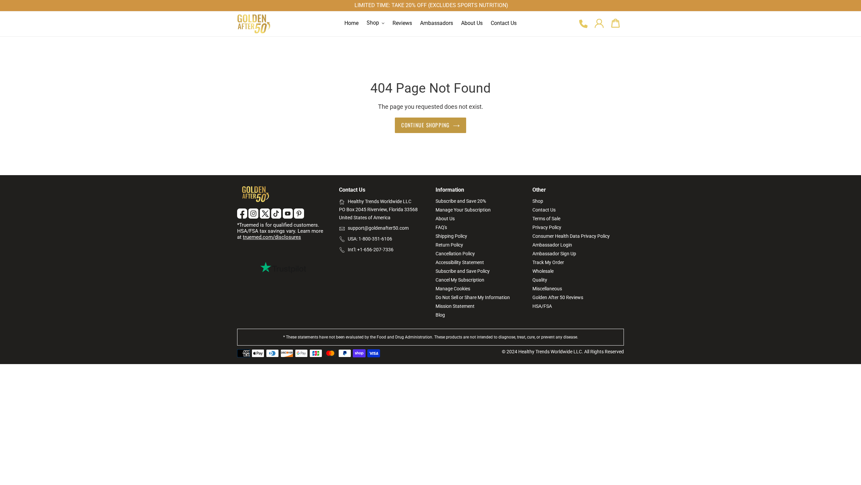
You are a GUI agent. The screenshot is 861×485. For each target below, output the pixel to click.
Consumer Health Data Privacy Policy (571, 236)
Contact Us (544, 210)
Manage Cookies (453, 288)
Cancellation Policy (455, 253)
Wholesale (543, 271)
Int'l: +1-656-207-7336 (371, 249)
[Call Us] (583, 24)
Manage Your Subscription (463, 210)
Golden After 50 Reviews (557, 297)
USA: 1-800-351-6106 (370, 238)
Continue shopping (425, 125)
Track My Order (548, 262)
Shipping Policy (451, 236)
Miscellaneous (547, 288)
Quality (539, 280)
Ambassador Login (552, 245)
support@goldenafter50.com (378, 228)
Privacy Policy (546, 227)
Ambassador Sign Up (554, 253)
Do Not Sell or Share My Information (473, 297)
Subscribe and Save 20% (461, 201)
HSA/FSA (542, 306)
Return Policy (449, 245)
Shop (537, 201)
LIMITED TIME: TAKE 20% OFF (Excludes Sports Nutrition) (431, 5)
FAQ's (441, 227)
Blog (440, 315)
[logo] (254, 24)
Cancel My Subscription (460, 280)
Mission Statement (455, 306)
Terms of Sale (546, 218)
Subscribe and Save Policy (463, 271)
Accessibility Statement (460, 262)
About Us (445, 218)
